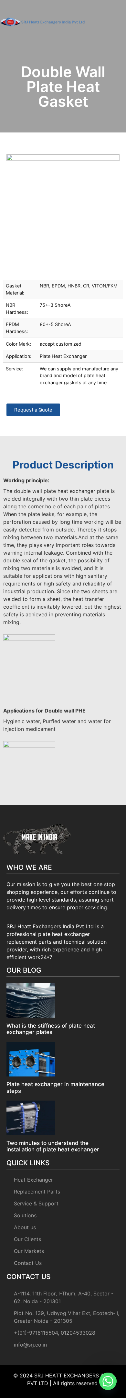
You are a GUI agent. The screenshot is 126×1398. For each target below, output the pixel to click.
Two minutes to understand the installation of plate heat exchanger (52, 1146)
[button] (116, 21)
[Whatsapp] (108, 1381)
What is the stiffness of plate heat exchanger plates (50, 1028)
